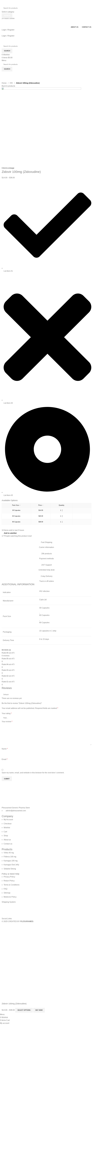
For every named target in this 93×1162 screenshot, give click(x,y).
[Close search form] (3, 3)
